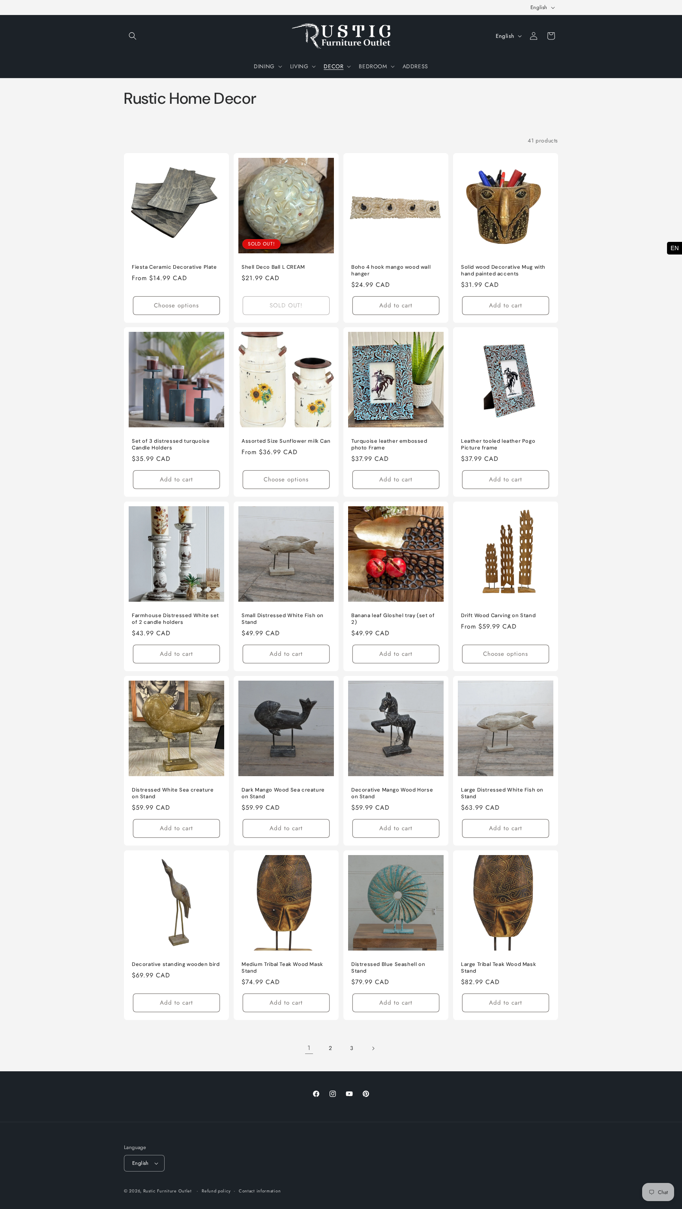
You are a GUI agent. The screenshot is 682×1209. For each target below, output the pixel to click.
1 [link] (309, 1047)
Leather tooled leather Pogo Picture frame (498, 444)
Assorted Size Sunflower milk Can (286, 441)
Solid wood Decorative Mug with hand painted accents (503, 270)
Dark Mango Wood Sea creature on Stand (283, 793)
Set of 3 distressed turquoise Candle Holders (171, 444)
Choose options (176, 305)
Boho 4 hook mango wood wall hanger (391, 270)
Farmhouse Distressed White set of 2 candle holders (175, 618)
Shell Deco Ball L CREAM (273, 267)
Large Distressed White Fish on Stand (502, 793)
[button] (132, 36)
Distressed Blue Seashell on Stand (388, 967)
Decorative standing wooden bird (176, 964)
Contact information (260, 1191)
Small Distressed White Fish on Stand (283, 618)
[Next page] (373, 1048)
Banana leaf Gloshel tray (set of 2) (393, 618)
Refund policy (216, 1191)
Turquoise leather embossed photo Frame (389, 444)
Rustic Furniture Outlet (167, 1191)
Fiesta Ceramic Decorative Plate (174, 267)
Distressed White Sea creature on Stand (173, 793)
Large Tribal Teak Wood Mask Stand (498, 967)
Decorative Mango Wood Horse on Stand (392, 793)
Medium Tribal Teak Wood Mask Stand (282, 967)
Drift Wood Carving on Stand (498, 615)
